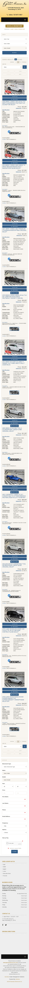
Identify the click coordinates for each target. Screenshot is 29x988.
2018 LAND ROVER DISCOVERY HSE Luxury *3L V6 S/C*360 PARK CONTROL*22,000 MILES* (13, 630)
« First (8, 71)
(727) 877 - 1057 (15, 916)
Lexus (4, 871)
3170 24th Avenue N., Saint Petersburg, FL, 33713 (15, 8)
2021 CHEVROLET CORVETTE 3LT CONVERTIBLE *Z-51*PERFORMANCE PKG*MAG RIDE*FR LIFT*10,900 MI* (14, 496)
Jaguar (4, 869)
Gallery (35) (14, 96)
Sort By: (4, 64)
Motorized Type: (6, 763)
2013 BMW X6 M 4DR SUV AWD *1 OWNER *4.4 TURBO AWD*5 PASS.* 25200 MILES (13, 363)
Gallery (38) (14, 287)
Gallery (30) (14, 160)
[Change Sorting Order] (25, 67)
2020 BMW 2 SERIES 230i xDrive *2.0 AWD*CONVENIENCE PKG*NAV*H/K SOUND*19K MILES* (13, 103)
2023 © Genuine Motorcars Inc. (14, 981)
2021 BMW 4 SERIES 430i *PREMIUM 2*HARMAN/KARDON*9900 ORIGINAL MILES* (14, 230)
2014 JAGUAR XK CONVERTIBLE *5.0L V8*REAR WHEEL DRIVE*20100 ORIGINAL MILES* (14, 565)
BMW (4, 866)
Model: (4, 777)
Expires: (4, 829)
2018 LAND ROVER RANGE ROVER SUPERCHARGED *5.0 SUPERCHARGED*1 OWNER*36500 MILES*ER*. (13, 699)
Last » (20, 71)
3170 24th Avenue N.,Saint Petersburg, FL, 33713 (9, 919)
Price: (3, 790)
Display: (12, 62)
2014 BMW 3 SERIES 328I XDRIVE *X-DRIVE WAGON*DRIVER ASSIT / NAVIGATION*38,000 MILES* (13, 166)
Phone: (4, 810)
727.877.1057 (17, 15)
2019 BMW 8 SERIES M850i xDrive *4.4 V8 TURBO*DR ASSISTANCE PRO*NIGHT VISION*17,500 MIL (14, 296)
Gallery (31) (14, 420)
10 (18, 62)
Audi (4, 864)
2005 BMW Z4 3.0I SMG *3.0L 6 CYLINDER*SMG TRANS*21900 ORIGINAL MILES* (12, 429)
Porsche (5, 875)
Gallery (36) (14, 689)
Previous (8, 74)
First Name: (5, 796)
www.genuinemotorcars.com (10, 962)
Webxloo (18, 979)
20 (20, 62)
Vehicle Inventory (19, 29)
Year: (3, 783)
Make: (4, 770)
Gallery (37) (14, 623)
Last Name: (5, 803)
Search (15, 52)
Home (11, 29)
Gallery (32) (14, 223)
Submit (15, 851)
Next (20, 74)
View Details (15, 99)
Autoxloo (7, 976)
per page (24, 62)
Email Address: (6, 816)
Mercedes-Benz (7, 873)
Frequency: (5, 823)
